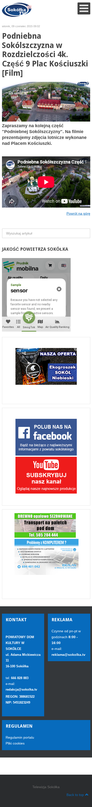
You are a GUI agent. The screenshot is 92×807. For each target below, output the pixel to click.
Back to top (75, 795)
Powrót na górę (78, 213)
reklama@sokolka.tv (68, 655)
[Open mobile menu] (84, 8)
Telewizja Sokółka (46, 787)
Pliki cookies (15, 743)
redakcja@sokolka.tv (21, 689)
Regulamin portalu (20, 737)
